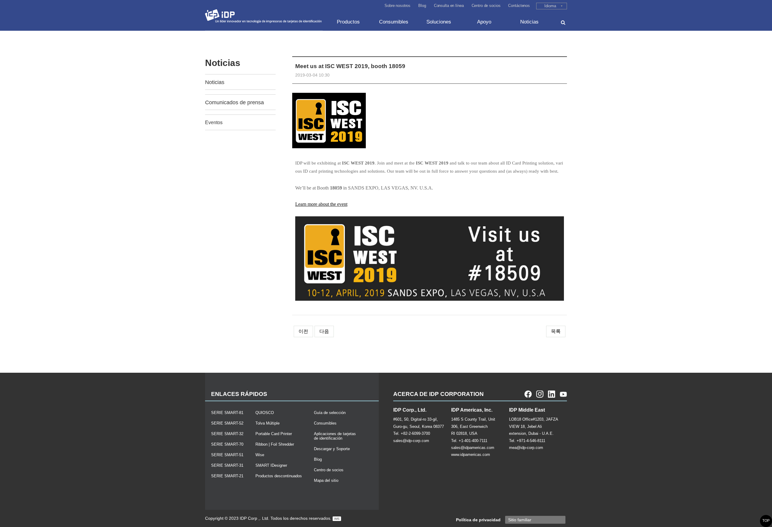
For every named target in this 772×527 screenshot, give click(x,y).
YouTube (563, 394)
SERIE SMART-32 (227, 433)
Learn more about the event (321, 204)
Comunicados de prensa (234, 102)
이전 (303, 331)
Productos (348, 22)
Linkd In (551, 394)
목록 (556, 331)
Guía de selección (330, 412)
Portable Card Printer (273, 433)
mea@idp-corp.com (526, 447)
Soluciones (438, 22)
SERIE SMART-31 (227, 465)
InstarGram (539, 394)
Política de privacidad (478, 519)
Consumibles (393, 22)
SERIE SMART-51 (227, 455)
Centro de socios (486, 5)
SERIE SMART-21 (227, 476)
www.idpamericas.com (470, 454)
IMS (337, 518)
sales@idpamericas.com (472, 447)
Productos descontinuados (278, 476)
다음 (324, 331)
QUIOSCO (264, 412)
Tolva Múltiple (267, 423)
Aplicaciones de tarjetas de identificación (335, 436)
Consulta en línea (449, 5)
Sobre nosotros (397, 5)
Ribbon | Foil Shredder (274, 444)
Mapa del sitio (326, 480)
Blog (422, 5)
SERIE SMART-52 (227, 423)
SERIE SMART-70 (227, 444)
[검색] (563, 22)
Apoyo (484, 22)
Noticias (529, 22)
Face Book (528, 394)
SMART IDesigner (271, 465)
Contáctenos (519, 5)
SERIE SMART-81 (227, 412)
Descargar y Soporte (332, 449)
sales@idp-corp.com (411, 440)
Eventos (214, 122)
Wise (259, 455)
